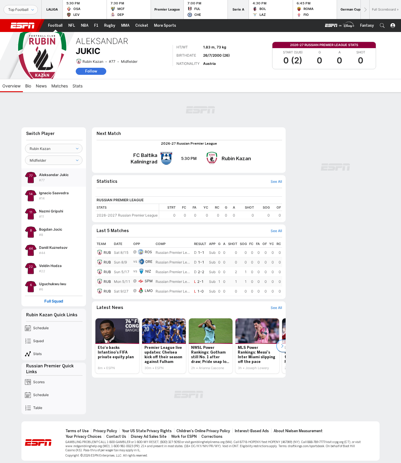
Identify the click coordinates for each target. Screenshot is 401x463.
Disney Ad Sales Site (148, 437)
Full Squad (53, 301)
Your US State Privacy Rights (147, 431)
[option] (117, 346)
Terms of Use (77, 431)
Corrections (212, 437)
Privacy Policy (105, 431)
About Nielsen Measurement (298, 431)
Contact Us (116, 437)
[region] (220, 211)
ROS (148, 252)
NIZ (148, 271)
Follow (91, 71)
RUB (107, 252)
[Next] (364, 9)
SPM (149, 281)
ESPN (23, 25)
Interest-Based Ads (252, 431)
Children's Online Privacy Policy (203, 431)
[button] (382, 25)
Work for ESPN (184, 437)
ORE (148, 261)
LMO (149, 290)
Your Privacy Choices (83, 437)
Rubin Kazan (92, 61)
